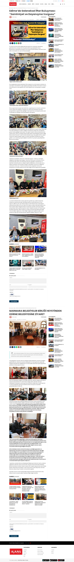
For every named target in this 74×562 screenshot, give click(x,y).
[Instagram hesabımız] (61, 1)
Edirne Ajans (14, 17)
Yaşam (45, 19)
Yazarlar (52, 549)
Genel (38, 19)
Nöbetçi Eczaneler (41, 553)
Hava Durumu (40, 549)
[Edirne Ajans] (13, 5)
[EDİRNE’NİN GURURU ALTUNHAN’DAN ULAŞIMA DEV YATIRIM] (51, 67)
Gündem (29, 4)
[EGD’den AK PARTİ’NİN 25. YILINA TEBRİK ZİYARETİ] (28, 263)
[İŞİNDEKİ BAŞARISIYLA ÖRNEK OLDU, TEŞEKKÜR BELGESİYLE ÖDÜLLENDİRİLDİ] (28, 249)
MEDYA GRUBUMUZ (22, 4)
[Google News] (43, 43)
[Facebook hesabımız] (58, 1)
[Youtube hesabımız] (62, 1)
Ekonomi (37, 4)
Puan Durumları (40, 554)
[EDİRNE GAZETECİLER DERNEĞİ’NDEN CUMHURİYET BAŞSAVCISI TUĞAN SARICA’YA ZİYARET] (41, 496)
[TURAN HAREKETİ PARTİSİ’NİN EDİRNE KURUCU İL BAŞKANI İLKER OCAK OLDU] (15, 263)
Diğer (52, 4)
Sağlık (46, 4)
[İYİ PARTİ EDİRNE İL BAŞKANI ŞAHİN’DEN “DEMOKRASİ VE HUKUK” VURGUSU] (28, 496)
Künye (52, 551)
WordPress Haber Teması (23, 560)
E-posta (30, 284)
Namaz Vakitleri (40, 551)
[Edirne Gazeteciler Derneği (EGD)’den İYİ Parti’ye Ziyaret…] (15, 249)
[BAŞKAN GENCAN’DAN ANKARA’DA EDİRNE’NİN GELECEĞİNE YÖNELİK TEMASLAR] (41, 249)
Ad (10, 284)
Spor (49, 4)
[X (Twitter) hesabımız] (26, 543)
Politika (41, 4)
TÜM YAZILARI (43, 17)
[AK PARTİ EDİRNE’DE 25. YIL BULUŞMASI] (41, 263)
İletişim (52, 553)
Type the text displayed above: (15, 296)
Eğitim (33, 4)
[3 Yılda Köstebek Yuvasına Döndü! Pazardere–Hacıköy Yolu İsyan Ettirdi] (15, 481)
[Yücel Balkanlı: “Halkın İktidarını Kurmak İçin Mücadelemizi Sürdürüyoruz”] (15, 496)
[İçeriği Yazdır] (21, 43)
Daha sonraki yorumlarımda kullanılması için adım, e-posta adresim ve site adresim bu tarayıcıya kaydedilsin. (27, 290)
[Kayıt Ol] (60, 4)
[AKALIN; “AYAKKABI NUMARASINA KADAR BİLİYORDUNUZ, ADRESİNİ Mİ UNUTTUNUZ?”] (51, 61)
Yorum (11, 277)
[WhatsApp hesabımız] (64, 1)
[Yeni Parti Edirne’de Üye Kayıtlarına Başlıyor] (51, 57)
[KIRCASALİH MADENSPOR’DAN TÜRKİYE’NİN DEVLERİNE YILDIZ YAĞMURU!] (51, 51)
